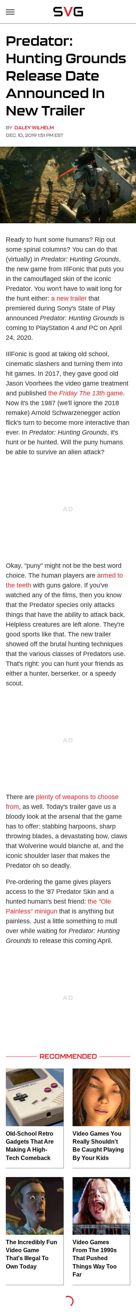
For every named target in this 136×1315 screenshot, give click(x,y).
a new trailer (69, 298)
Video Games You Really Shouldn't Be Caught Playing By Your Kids (98, 1146)
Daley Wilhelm (34, 127)
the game (85, 393)
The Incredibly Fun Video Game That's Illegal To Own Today (31, 1254)
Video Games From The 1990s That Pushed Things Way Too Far (95, 1258)
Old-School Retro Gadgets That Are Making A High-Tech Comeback (30, 1146)
